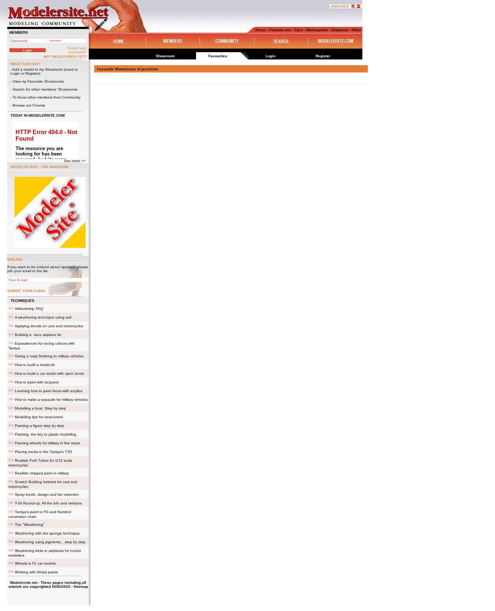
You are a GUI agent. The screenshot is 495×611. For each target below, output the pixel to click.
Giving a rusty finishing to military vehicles (49, 356)
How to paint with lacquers (37, 382)
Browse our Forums (29, 105)
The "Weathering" (30, 525)
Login (15, 73)
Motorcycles (317, 30)
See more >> (75, 161)
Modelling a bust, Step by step (40, 408)
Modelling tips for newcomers (39, 417)
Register (32, 73)
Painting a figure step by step (39, 426)
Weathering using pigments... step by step (50, 542)
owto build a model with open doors (49, 373)
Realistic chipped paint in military (42, 473)
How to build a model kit (35, 365)
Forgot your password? (77, 50)
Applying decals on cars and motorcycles (49, 326)
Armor (260, 30)
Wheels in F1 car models (35, 563)
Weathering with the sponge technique (47, 533)
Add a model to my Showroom (37, 69)
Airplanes (339, 30)
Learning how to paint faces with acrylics (48, 391)
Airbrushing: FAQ (29, 309)
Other (356, 30)
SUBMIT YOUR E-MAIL (26, 291)
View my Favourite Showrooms (38, 81)
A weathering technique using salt (43, 317)
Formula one (280, 30)
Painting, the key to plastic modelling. (46, 434)
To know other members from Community (46, 97)
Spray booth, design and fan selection (47, 494)
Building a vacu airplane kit (38, 335)
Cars (299, 30)
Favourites (217, 56)
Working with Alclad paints (36, 572)
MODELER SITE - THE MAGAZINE (40, 167)
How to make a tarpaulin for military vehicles (51, 400)
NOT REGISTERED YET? (65, 57)
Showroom (165, 56)
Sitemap (81, 587)
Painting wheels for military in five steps (47, 443)
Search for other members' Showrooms (45, 89)
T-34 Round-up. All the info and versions (48, 503)
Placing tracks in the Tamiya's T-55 (43, 452)
